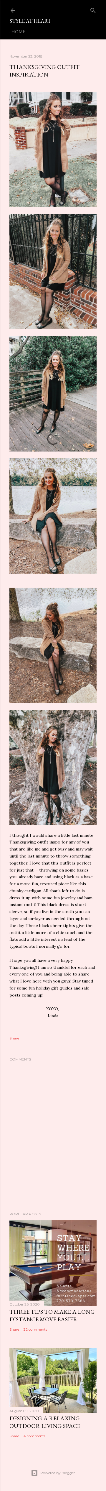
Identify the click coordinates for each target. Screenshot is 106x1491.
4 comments (34, 1436)
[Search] (93, 9)
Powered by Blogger (57, 1473)
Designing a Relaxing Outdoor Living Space (44, 1422)
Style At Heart (30, 21)
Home (18, 31)
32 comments (35, 1329)
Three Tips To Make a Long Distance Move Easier (52, 1315)
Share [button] (14, 1038)
